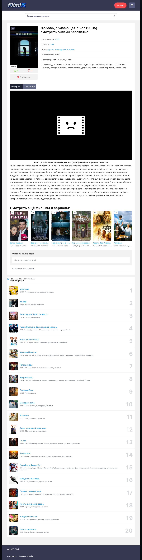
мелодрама (60, 49)
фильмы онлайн (18, 279)
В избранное (25, 77)
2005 (57, 39)
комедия (71, 49)
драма (51, 49)
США (52, 44)
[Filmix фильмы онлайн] (17, 5)
